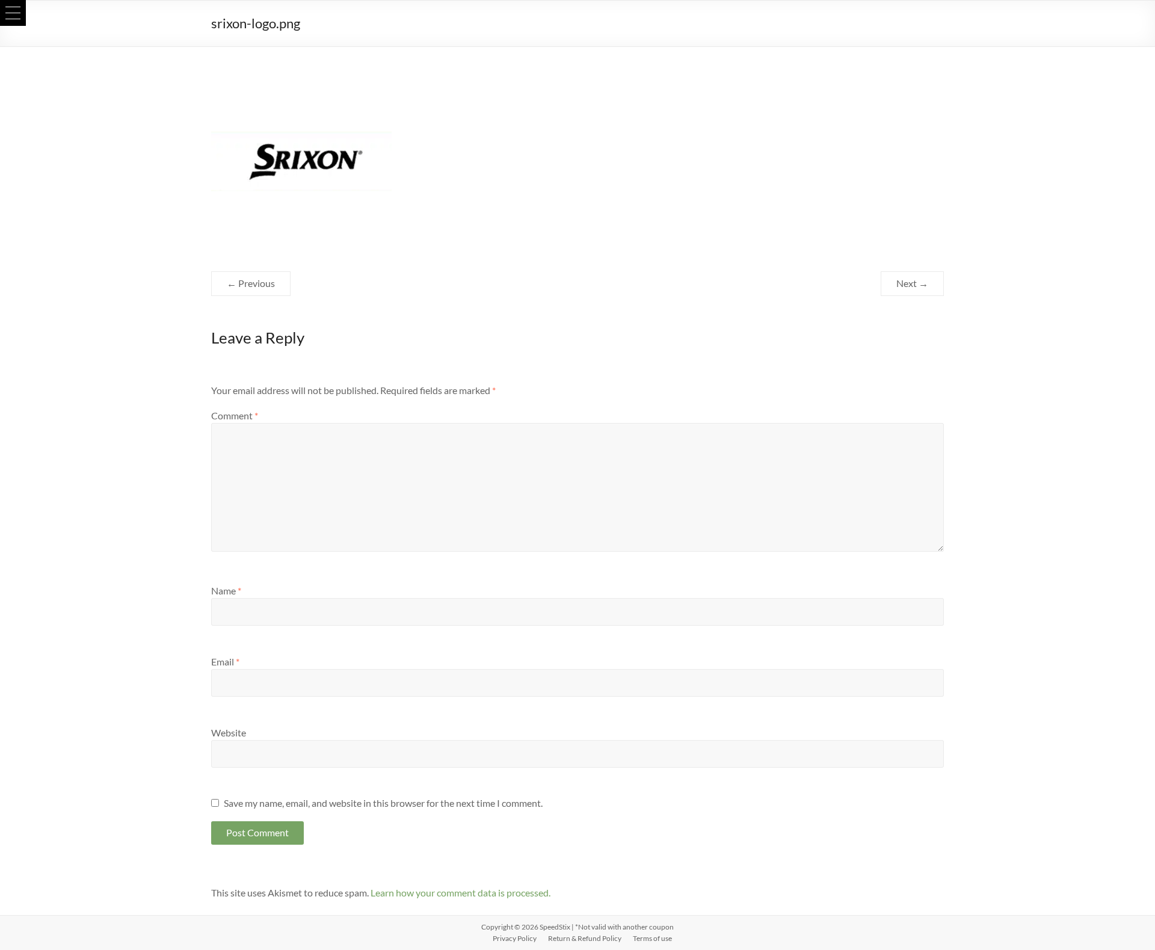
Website (228, 732)
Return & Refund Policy (584, 938)
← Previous (251, 283)
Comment (234, 415)
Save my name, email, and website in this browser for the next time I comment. (383, 803)
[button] (13, 13)
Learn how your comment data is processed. (460, 892)
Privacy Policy (515, 938)
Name (226, 590)
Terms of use (652, 938)
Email (225, 661)
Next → (912, 283)
